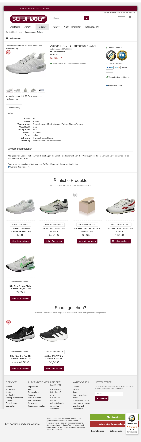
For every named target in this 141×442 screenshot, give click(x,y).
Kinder (54, 27)
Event (75, 398)
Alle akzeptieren (114, 417)
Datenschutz (33, 392)
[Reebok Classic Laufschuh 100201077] (120, 206)
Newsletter (32, 403)
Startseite (15, 27)
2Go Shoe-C (55, 392)
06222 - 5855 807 (43, 8)
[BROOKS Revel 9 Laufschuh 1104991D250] (87, 206)
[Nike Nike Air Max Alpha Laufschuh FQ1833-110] (20, 264)
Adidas (53, 400)
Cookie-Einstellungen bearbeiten (11, 403)
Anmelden (121, 17)
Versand (31, 395)
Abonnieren (102, 398)
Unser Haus (78, 409)
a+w (52, 395)
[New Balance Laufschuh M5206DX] (54, 206)
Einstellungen (97, 431)
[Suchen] (86, 18)
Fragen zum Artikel (115, 86)
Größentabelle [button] (59, 52)
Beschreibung (14, 107)
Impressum (33, 386)
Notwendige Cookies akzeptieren (114, 424)
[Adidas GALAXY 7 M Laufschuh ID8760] (54, 334)
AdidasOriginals (57, 403)
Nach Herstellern (72, 27)
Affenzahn (54, 409)
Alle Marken (55, 389)
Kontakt (9, 386)
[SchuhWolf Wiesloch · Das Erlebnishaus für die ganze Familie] (28, 19)
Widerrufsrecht (34, 398)
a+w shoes (55, 398)
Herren (41, 27)
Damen (28, 27)
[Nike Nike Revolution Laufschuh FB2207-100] (20, 206)
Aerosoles (54, 406)
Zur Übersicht (14, 38)
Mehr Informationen (20, 241)
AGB (30, 389)
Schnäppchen (92, 27)
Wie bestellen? (34, 400)
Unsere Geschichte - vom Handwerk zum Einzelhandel (81, 403)
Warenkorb (10, 389)
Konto (8, 392)
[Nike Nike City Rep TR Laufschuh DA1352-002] (20, 334)
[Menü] (136, 414)
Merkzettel (10, 395)
